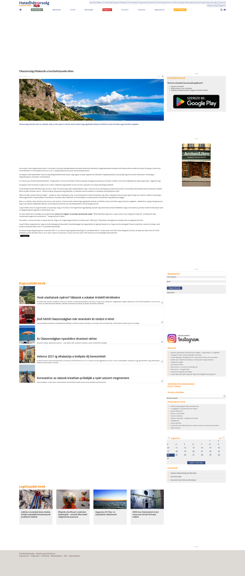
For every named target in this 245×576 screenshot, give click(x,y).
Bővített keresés (172, 398)
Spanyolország (199, 2)
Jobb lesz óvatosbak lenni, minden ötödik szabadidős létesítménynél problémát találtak (35, 514)
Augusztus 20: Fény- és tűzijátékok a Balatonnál (106, 513)
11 (177, 448)
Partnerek (45, 556)
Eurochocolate (176, 476)
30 (219, 455)
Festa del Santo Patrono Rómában (183, 480)
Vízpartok (141, 10)
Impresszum (24, 556)
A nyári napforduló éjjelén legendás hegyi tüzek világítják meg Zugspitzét (193, 374)
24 (168, 455)
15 (210, 448)
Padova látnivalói (176, 423)
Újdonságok (89, 10)
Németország (178, 2)
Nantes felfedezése (177, 411)
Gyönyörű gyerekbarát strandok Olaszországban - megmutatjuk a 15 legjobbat (195, 352)
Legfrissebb (56, 10)
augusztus (175, 438)
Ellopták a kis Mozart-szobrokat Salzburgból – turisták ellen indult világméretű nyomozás (72, 514)
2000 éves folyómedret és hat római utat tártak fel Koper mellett (145, 514)
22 (210, 451)
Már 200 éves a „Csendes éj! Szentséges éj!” (184, 367)
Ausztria (92, 2)
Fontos (72, 10)
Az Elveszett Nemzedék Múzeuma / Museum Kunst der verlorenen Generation (195, 425)
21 (202, 451)
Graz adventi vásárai (177, 364)
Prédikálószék (175, 421)
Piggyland (222, 6)
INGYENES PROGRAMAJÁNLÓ (181, 384)
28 (202, 455)
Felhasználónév (171, 277)
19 (185, 451)
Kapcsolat (35, 556)
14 (202, 448)
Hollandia (151, 2)
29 (210, 455)
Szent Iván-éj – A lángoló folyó (180, 369)
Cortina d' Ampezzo (177, 416)
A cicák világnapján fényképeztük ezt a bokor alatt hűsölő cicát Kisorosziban (194, 357)
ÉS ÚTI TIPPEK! (174, 386)
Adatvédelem (74, 556)
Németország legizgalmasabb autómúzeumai (185, 406)
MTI (158, 76)
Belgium (99, 2)
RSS (65, 556)
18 (177, 451)
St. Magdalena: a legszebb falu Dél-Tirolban (184, 409)
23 (219, 451)
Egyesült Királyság (119, 2)
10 (168, 448)
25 (177, 455)
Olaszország (189, 2)
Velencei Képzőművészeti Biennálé (183, 473)
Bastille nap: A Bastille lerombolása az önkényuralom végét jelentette (192, 360)
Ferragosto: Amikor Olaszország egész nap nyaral (186, 355)
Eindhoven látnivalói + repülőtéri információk (184, 418)
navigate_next (225, 396)
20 (193, 451)
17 (168, 451)
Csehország (108, 2)
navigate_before (169, 438)
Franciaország (131, 2)
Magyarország (212, 6)
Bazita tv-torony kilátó (177, 413)
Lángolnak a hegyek (177, 362)
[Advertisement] (91, 146)
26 (185, 455)
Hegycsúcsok (159, 10)
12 (185, 448)
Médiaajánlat (56, 556)
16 (219, 448)
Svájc (207, 2)
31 (168, 458)
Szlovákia (214, 2)
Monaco (169, 2)
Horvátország (160, 2)
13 (193, 448)
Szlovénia (222, 2)
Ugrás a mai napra (196, 463)
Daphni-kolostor (176, 428)
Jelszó (168, 281)
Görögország (142, 2)
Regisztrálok (170, 292)
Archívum (125, 10)
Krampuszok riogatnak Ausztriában (181, 372)
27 (193, 455)
